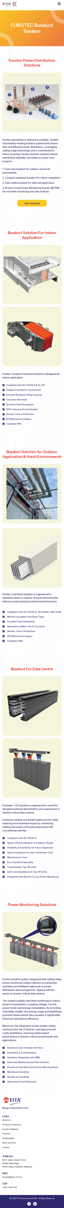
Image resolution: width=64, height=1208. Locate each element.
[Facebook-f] (29, 1204)
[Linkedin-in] (35, 1204)
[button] (59, 3)
